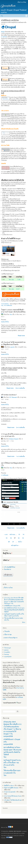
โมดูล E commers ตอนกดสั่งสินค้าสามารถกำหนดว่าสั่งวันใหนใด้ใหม (13, 311)
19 (23, 538)
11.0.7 (18, 289)
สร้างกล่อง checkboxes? (9, 395)
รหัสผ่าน (6, 560)
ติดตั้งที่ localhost (9, 785)
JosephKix (7, 652)
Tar (10, 279)
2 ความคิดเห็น (20, 427)
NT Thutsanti (13, 397)
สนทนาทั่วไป (5, 322)
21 (13, 542)
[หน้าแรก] (8, 6)
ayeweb (12, 347)
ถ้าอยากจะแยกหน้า (10, 792)
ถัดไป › (20, 542)
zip (13, 279)
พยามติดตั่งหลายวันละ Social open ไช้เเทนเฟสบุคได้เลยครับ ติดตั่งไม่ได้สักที (14, 610)
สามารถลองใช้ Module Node (12, 796)
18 (18, 538)
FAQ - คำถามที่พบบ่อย (6, 305)
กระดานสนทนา (5, 304)
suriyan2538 (8, 736)
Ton (11, 314)
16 (11, 538)
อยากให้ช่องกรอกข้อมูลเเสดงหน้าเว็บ (13, 464)
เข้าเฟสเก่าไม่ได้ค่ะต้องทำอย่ (12, 800)
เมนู (2, 15)
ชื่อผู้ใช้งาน (7, 553)
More (23, 622)
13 (19, 534)
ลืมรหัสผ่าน (7, 569)
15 (6, 538)
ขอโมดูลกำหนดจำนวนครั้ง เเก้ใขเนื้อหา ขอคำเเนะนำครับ (14, 615)
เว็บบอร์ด (7, 631)
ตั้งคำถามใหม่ (22, 2)
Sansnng (6, 654)
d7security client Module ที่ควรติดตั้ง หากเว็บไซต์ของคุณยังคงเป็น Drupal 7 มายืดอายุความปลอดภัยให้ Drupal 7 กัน (14, 600)
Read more (21, 336)
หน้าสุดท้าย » (15, 545)
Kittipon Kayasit (13, 439)
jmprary (6, 650)
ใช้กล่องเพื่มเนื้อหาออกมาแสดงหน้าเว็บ (12, 771)
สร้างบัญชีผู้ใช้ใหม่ (9, 567)
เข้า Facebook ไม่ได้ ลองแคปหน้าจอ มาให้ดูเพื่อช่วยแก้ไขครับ (13, 343)
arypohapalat (7, 656)
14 (23, 534)
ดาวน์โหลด (4, 37)
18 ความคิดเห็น (20, 388)
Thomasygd (7, 648)
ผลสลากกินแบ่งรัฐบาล (10, 638)
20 (9, 542)
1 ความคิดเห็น (20, 456)
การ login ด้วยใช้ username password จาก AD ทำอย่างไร (13, 435)
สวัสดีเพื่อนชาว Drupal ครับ (12, 606)
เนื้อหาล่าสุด (8, 634)
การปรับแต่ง (4, 475)
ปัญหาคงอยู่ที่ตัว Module (11, 788)
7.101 (19, 279)
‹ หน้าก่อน (12, 534)
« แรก (6, 534)
